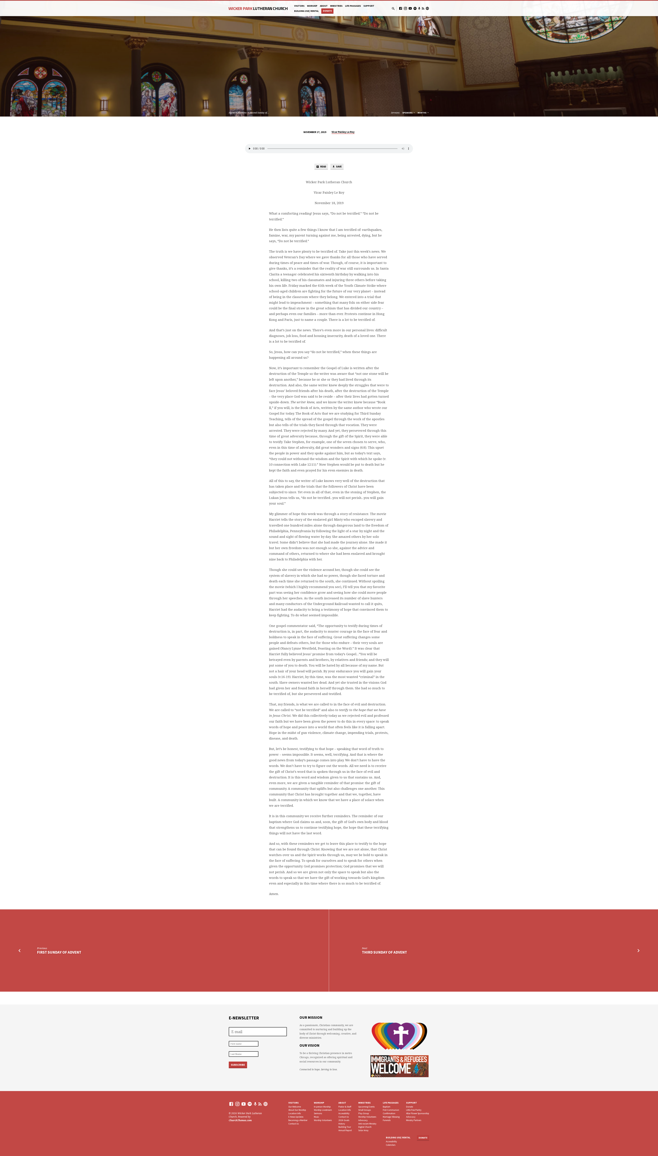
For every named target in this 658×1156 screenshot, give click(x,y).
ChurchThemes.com (240, 1120)
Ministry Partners (413, 1120)
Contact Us (293, 1123)
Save (339, 166)
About (324, 5)
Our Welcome (294, 1106)
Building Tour (344, 1126)
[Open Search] (393, 8)
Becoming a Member (297, 1120)
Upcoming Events (366, 1106)
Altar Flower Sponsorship (417, 1113)
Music (316, 1116)
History (341, 1123)
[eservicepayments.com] (265, 1103)
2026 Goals (343, 1120)
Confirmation (389, 1113)
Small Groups (364, 1110)
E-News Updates (295, 1116)
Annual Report (345, 1130)
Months (422, 112)
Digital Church (364, 1126)
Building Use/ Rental (306, 11)
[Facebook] (401, 8)
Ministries (336, 5)
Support (368, 5)
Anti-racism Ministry (367, 1123)
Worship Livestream (323, 1110)
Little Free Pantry (413, 1110)
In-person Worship (322, 1106)
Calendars (390, 1144)
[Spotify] (415, 8)
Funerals (387, 1120)
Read (323, 166)
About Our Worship (297, 1110)
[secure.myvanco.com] (427, 8)
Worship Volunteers (323, 1120)
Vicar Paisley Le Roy (343, 132)
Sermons (242, 112)
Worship (312, 5)
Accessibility (343, 1113)
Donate (327, 10)
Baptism (386, 1106)
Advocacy (363, 1120)
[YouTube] (410, 8)
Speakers (407, 112)
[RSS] (423, 8)
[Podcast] (419, 8)
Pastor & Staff (344, 1106)
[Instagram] (405, 8)
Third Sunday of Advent (384, 952)
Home (232, 112)
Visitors (299, 5)
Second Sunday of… (259, 112)
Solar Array (363, 1130)
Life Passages (353, 5)
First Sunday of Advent (59, 952)
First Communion (391, 1110)
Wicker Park (258, 8)
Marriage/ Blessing (391, 1116)
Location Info (294, 1113)
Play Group (363, 1113)
